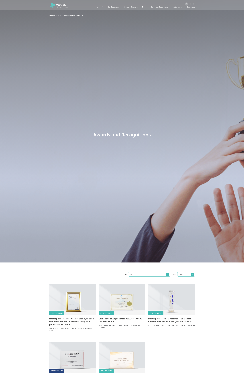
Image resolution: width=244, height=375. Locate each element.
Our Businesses (113, 7)
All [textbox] (131, 274)
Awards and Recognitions (73, 15)
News (144, 7)
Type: (125, 274)
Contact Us (191, 7)
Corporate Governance (159, 7)
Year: (174, 274)
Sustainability (177, 7)
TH (194, 4)
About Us (100, 7)
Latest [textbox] (181, 274)
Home (51, 15)
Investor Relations (131, 7)
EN (190, 4)
